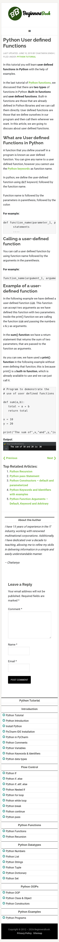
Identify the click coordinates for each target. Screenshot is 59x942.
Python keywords (19, 168)
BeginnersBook (29, 13)
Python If (11, 773)
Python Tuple (13, 867)
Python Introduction (17, 720)
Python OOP (13, 892)
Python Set (12, 878)
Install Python (14, 726)
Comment (15, 609)
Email (12, 661)
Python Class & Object (18, 898)
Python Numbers (15, 851)
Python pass (13, 817)
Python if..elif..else (16, 784)
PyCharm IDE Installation (20, 731)
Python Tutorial (26, 56)
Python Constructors (18, 903)
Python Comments (16, 742)
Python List (12, 856)
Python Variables (16, 748)
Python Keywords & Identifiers (23, 753)
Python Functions (16, 831)
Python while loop (16, 800)
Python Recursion (21, 471)
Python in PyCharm (17, 737)
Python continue (15, 811)
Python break (13, 806)
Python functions (40, 82)
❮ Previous (10, 458)
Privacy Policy (24, 933)
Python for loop (15, 795)
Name (12, 644)
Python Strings (14, 862)
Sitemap (37, 933)
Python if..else (14, 778)
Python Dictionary (16, 873)
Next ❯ (51, 458)
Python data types (16, 759)
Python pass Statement (24, 476)
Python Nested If (15, 789)
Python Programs (16, 917)
